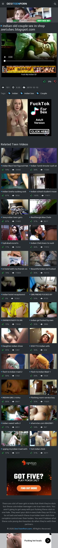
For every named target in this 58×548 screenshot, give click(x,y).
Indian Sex (29, 93)
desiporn (17, 3)
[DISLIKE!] (55, 81)
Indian (15, 93)
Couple (44, 93)
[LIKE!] (44, 81)
